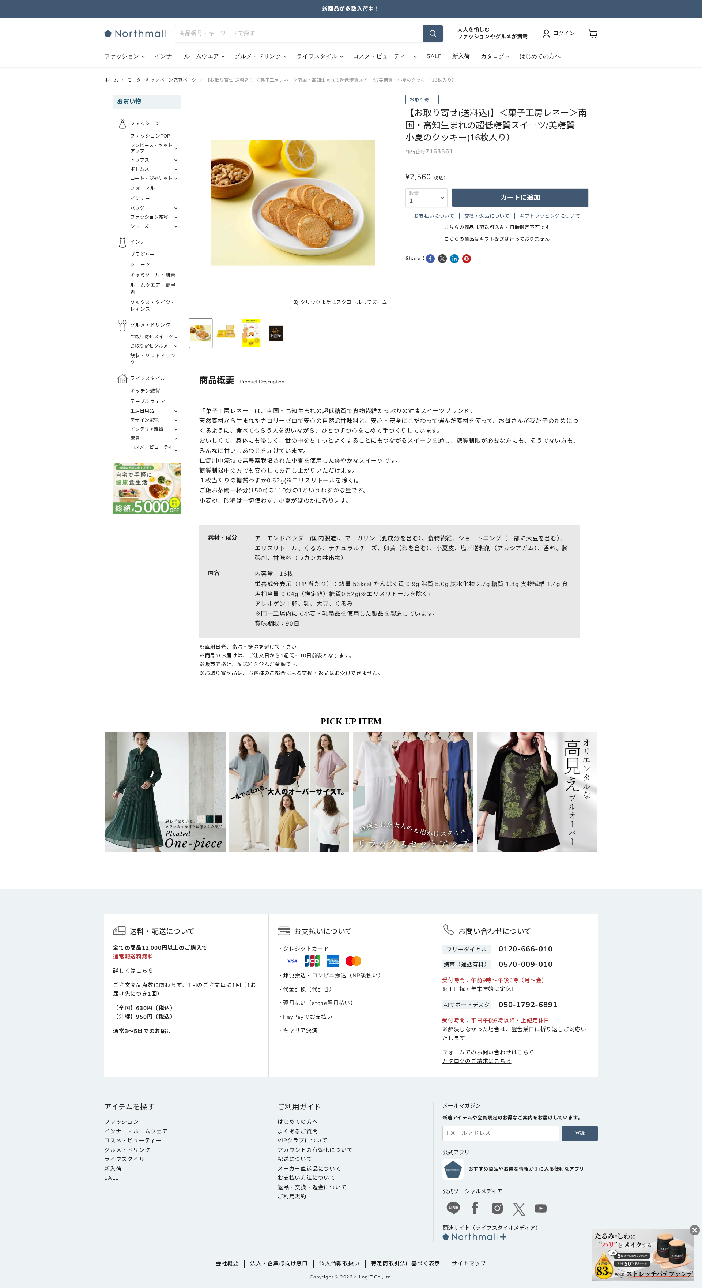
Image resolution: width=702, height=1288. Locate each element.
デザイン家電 (144, 420)
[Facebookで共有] (430, 258)
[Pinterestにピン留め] (466, 258)
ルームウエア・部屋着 (153, 288)
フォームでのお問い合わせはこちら (488, 1052)
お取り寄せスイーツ (151, 337)
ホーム (111, 80)
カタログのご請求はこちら (477, 1061)
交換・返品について (487, 216)
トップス (139, 160)
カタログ (493, 56)
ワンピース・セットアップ (151, 148)
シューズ (139, 226)
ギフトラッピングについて (550, 216)
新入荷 (461, 56)
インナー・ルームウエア (187, 56)
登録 (580, 1133)
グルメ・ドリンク (258, 56)
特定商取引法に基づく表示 (406, 1263)
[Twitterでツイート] (442, 258)
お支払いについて (434, 216)
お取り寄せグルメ (149, 346)
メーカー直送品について (309, 1168)
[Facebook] (475, 1209)
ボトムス (139, 169)
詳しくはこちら (133, 971)
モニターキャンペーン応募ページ (162, 80)
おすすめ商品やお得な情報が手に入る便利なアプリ (526, 1169)
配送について (295, 1159)
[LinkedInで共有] (454, 258)
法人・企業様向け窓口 (279, 1263)
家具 (135, 438)
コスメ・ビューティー (383, 56)
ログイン (564, 33)
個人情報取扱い (339, 1263)
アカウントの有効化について (315, 1150)
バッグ (137, 208)
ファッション (122, 56)
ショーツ (140, 265)
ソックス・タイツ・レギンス (153, 305)
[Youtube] (541, 1209)
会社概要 (227, 1263)
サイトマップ (469, 1263)
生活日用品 (142, 411)
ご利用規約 (292, 1196)
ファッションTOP (150, 136)
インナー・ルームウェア (136, 1131)
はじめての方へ (540, 56)
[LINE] (453, 1209)
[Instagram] (497, 1209)
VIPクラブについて (303, 1140)
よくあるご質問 (298, 1131)
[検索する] (433, 33)
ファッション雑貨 (149, 217)
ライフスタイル (318, 56)
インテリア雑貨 (146, 429)
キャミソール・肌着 (153, 275)
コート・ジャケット (151, 178)
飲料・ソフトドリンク (153, 359)
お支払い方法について (306, 1178)
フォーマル (142, 188)
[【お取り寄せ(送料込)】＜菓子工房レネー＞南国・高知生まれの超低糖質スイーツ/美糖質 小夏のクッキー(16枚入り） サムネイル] (200, 333)
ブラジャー (142, 254)
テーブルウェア (147, 401)
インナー (140, 198)
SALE (434, 56)
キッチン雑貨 (145, 391)
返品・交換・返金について (312, 1187)
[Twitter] (519, 1209)
